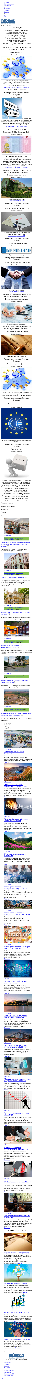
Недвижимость (9, 1370)
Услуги (6, 1364)
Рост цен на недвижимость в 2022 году (16, 1114)
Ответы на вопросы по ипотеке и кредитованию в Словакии (18, 1182)
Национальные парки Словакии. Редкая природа (15, 785)
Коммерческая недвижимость (13, 676)
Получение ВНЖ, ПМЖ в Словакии (16, 167)
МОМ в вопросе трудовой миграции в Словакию (15, 1016)
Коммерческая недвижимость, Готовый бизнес (13, 538)
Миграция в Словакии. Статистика (14, 752)
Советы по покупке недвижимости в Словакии (16, 1148)
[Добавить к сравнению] (8, 546)
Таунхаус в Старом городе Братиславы (13, 577)
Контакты (7, 1362)
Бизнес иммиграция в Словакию (16, 126)
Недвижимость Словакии (17, 200)
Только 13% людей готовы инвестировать (15, 982)
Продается (7, 535)
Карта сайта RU (9, 1374)
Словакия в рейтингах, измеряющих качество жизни (17, 913)
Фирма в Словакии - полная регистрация (17, 1252)
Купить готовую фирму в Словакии (15, 1283)
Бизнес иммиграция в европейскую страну (17, 1339)
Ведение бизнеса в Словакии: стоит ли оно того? (17, 820)
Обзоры (6, 1366)
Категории (7, 1372)
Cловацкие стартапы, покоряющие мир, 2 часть (15, 887)
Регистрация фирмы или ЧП (16, 236)
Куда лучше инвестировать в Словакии (16, 87)
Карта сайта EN (9, 1375)
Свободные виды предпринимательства (16, 1312)
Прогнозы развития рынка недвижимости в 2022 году (15, 1046)
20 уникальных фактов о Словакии (15, 855)
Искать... (3, 25)
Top (2, 1378)
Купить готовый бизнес (16, 291)
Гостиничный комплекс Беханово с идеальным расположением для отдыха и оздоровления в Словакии (15, 544)
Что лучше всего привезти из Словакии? (17, 1216)
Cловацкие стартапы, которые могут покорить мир (17, 947)
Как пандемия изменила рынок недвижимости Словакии (17, 1080)
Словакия (7, 1367)
